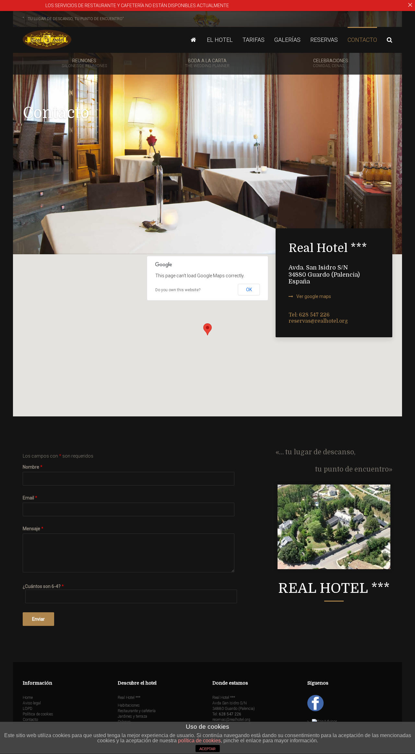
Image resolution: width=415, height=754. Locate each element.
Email (30, 497)
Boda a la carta (207, 63)
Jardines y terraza (132, 716)
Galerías (287, 39)
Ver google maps (313, 296)
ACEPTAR (207, 749)
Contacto (362, 39)
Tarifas (254, 39)
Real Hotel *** (129, 697)
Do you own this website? (177, 290)
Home (28, 697)
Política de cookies (38, 714)
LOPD (27, 708)
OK (249, 289)
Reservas (324, 39)
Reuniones (84, 63)
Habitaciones (129, 705)
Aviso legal (32, 703)
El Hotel (220, 39)
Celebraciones (331, 63)
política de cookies (199, 740)
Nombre (32, 467)
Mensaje (33, 528)
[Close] (410, 5)
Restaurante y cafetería (137, 711)
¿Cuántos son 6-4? (43, 586)
